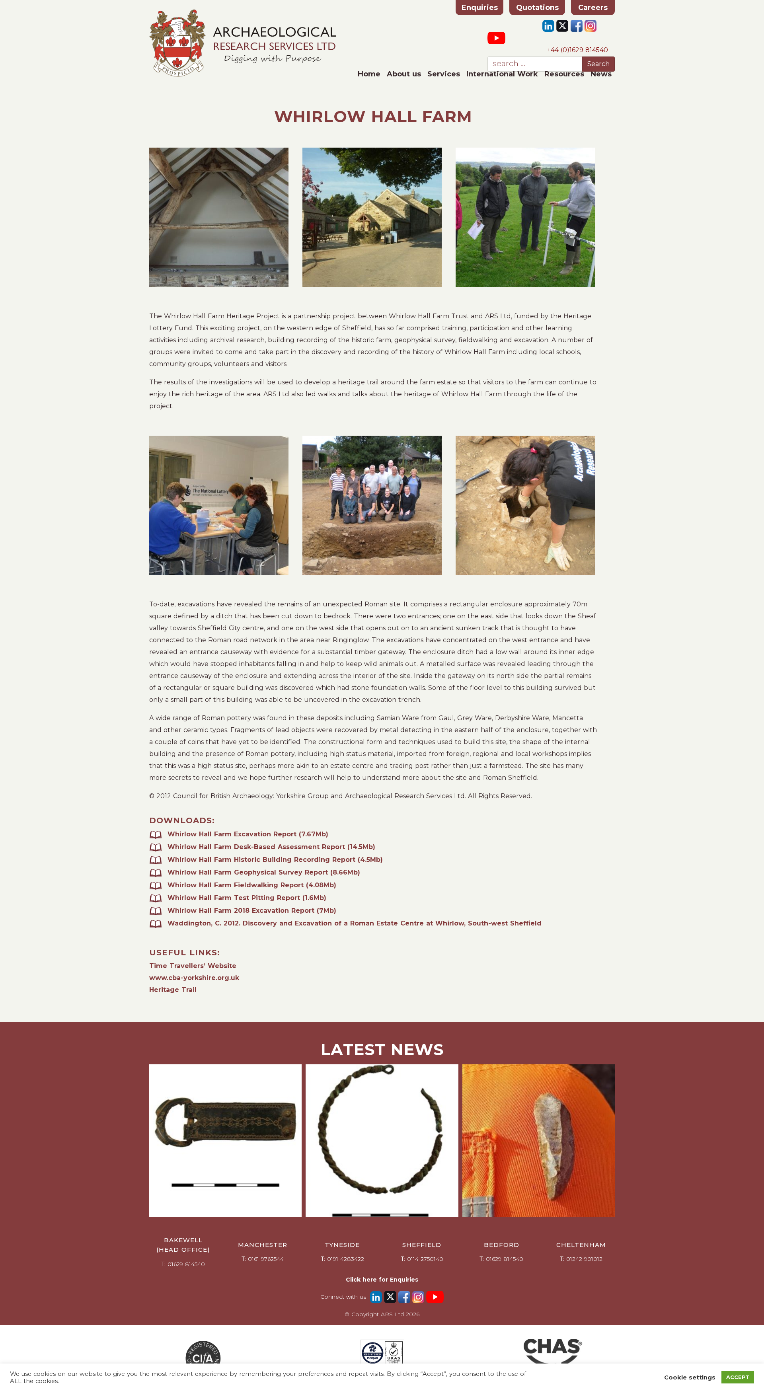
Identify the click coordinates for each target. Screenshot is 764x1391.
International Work (502, 74)
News (601, 74)
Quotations (537, 7)
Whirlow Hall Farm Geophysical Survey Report (264, 872)
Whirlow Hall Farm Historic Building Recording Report (275, 859)
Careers (593, 7)
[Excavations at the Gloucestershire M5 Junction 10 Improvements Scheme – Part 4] (225, 1140)
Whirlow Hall (191, 910)
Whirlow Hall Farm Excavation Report (248, 834)
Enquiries (480, 7)
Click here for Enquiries (382, 1279)
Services (443, 74)
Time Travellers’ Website (192, 966)
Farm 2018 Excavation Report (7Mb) (275, 910)
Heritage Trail (173, 990)
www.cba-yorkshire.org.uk (194, 978)
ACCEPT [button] (737, 1377)
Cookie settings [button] (689, 1377)
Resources (564, 74)
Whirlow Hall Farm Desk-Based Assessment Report (271, 847)
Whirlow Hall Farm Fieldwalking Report (252, 885)
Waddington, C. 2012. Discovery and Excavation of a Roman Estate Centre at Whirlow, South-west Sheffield (355, 923)
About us (404, 74)
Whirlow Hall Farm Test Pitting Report (247, 898)
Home (369, 74)
